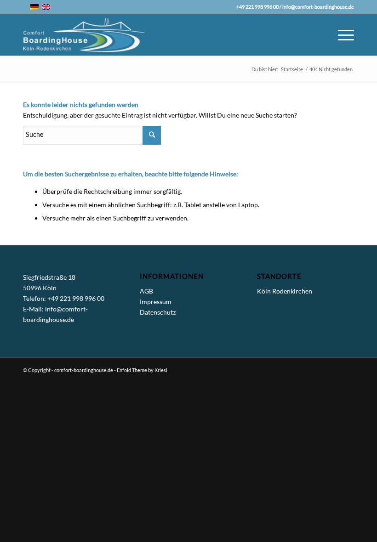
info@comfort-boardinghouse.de (318, 7)
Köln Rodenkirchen (284, 291)
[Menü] (341, 35)
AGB (146, 291)
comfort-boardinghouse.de (83, 370)
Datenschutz (158, 312)
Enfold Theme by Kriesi (142, 370)
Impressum (155, 301)
